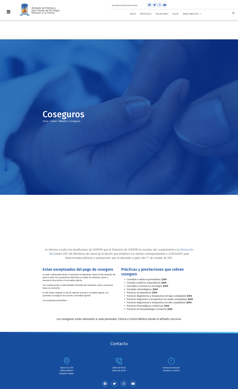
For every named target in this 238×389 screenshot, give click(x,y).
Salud (175, 14)
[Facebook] (149, 5)
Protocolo (146, 14)
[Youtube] (165, 5)
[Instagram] (159, 5)
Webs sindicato (191, 14)
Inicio (133, 14)
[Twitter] (154, 5)
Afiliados (63, 121)
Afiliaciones (162, 14)
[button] (233, 13)
